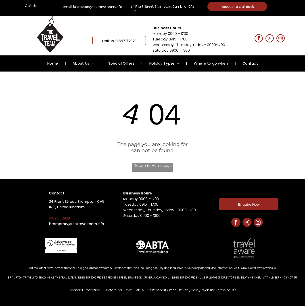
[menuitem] (53, 63)
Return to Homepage (153, 165)
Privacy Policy (190, 290)
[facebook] (259, 39)
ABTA (140, 290)
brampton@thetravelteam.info (76, 223)
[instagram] (280, 39)
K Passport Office (162, 290)
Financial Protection (84, 290)
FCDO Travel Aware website (258, 268)
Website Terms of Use (219, 290)
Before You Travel (120, 290)
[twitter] (269, 39)
